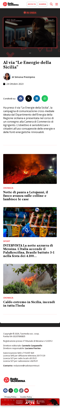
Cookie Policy (26, 397)
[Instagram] (10, 390)
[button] (20, 98)
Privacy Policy (10, 397)
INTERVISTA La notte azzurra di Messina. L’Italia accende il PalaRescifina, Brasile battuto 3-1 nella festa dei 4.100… (28, 251)
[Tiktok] (21, 390)
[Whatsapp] (16, 390)
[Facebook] (5, 390)
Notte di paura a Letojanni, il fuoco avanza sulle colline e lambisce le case (25, 196)
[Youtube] (26, 390)
